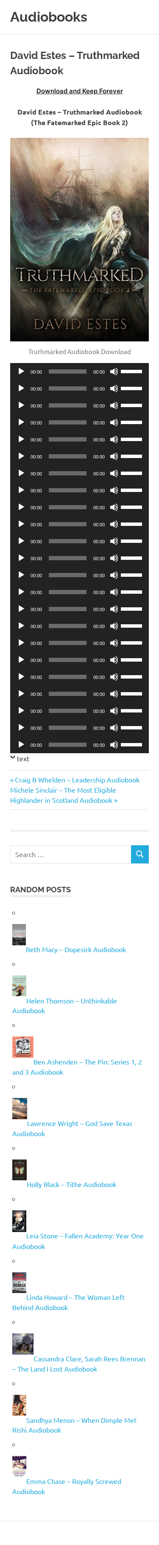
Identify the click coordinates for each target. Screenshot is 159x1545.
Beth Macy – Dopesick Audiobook (76, 949)
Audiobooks (48, 17)
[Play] (21, 371)
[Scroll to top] (143, 1529)
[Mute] (114, 371)
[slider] (133, 370)
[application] (79, 371)
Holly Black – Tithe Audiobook (71, 1184)
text (23, 758)
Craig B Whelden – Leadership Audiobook (76, 779)
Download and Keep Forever (79, 91)
